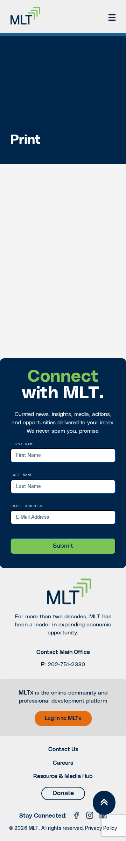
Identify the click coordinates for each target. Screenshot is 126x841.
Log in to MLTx (63, 718)
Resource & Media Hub (63, 776)
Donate (63, 793)
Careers (63, 763)
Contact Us (63, 749)
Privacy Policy (101, 828)
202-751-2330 (66, 664)
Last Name (21, 474)
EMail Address (26, 505)
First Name (22, 443)
